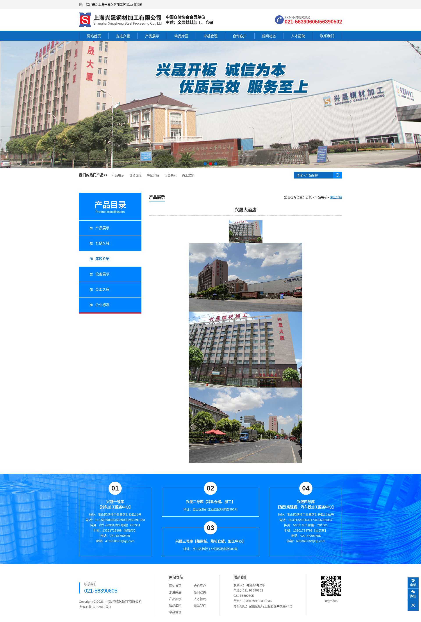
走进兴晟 (123, 36)
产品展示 (152, 36)
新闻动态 (269, 36)
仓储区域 (135, 175)
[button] (205, 163)
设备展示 (170, 175)
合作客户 (240, 36)
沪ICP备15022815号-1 (95, 607)
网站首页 (94, 36)
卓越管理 (210, 36)
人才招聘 (298, 36)
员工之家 (188, 175)
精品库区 (181, 36)
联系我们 (327, 36)
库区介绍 (153, 175)
